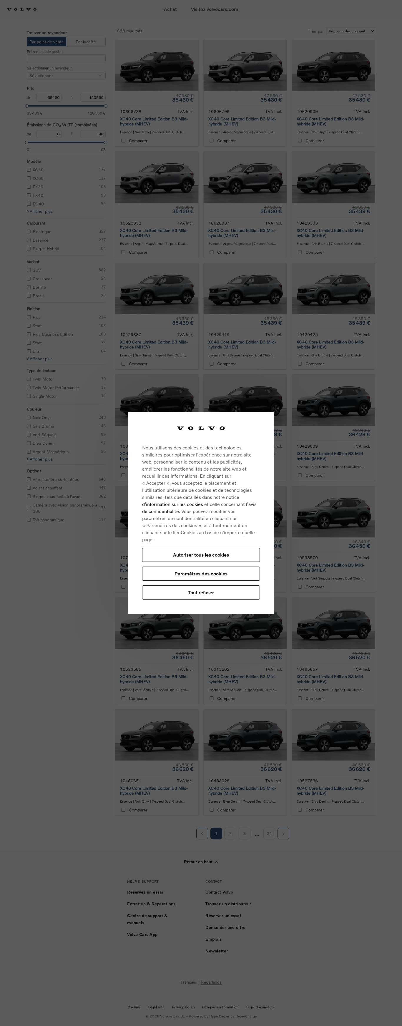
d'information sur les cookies (172, 504)
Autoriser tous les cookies (201, 554)
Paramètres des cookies (201, 573)
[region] (201, 513)
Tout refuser (201, 592)
